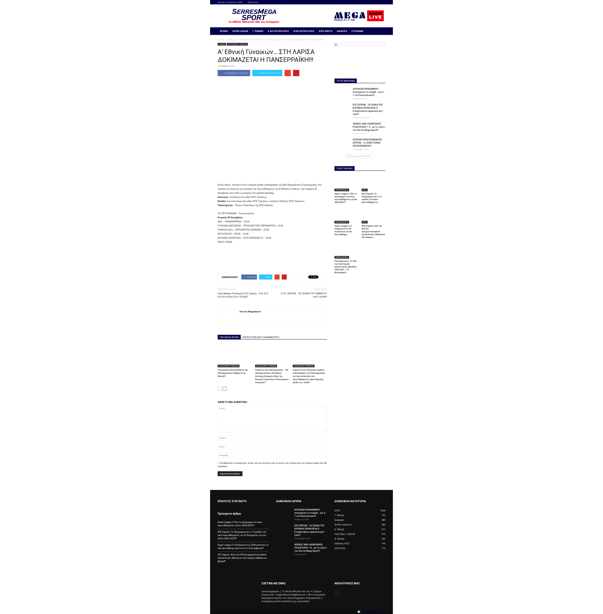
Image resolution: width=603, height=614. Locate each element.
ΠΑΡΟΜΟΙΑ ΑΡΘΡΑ (229, 337)
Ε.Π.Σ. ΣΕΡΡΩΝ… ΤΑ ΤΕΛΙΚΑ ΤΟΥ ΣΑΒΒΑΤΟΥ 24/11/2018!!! (304, 295)
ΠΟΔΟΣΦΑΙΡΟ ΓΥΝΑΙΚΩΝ (250, 39)
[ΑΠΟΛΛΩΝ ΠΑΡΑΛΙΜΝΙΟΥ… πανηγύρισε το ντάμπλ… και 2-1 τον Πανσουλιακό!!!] (342, 92)
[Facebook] (383, 2)
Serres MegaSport (250, 311)
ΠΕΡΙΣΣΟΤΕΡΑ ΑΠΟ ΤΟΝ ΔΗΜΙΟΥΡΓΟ (261, 337)
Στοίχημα (357, 31)
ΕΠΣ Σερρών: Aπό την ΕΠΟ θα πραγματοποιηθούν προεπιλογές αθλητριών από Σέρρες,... (373, 231)
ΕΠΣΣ (365, 190)
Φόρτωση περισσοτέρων (359, 156)
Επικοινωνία (253, 2)
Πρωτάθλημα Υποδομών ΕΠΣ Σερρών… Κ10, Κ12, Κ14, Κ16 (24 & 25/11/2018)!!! (243, 295)
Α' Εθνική (339, 529)
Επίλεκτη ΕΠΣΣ (342, 543)
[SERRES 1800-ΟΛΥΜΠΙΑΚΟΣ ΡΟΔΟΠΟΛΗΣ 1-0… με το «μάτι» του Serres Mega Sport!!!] (342, 127)
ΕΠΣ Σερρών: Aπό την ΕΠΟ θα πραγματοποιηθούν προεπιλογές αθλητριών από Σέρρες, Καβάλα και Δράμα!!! (242, 557)
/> (357, 612)
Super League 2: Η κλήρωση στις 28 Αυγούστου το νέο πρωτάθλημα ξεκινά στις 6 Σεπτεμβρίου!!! (243, 546)
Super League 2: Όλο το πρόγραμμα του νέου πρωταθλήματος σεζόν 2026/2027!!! (240, 524)
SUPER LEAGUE (240, 31)
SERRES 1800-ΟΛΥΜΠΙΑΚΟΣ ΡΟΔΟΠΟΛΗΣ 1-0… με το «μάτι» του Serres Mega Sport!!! (369, 126)
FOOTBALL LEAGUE (344, 533)
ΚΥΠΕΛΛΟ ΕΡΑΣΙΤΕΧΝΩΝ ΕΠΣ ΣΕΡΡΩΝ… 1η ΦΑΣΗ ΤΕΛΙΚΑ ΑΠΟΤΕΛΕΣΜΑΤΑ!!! (367, 142)
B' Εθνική (339, 538)
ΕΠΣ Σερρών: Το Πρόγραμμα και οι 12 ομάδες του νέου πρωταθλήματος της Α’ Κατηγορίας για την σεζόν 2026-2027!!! (242, 535)
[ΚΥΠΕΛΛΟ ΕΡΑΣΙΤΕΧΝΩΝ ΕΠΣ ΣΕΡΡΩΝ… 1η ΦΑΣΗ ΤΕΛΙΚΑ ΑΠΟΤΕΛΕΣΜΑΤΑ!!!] (342, 143)
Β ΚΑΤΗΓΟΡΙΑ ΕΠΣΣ (303, 31)
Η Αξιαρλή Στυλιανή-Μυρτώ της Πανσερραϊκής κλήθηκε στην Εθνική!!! (233, 373)
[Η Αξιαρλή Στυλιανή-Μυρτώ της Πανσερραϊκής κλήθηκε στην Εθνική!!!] (235, 355)
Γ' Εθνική (339, 515)
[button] (381, 31)
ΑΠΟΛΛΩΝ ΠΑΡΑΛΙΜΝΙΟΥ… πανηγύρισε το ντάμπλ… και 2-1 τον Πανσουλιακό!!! (368, 92)
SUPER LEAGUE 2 (341, 190)
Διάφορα (342, 31)
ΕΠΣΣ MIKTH (325, 31)
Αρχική (224, 31)
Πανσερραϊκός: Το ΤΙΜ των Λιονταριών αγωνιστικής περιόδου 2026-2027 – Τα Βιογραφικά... (345, 267)
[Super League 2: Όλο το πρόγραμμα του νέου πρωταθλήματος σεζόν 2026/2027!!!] (346, 183)
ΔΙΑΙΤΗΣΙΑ (339, 548)
